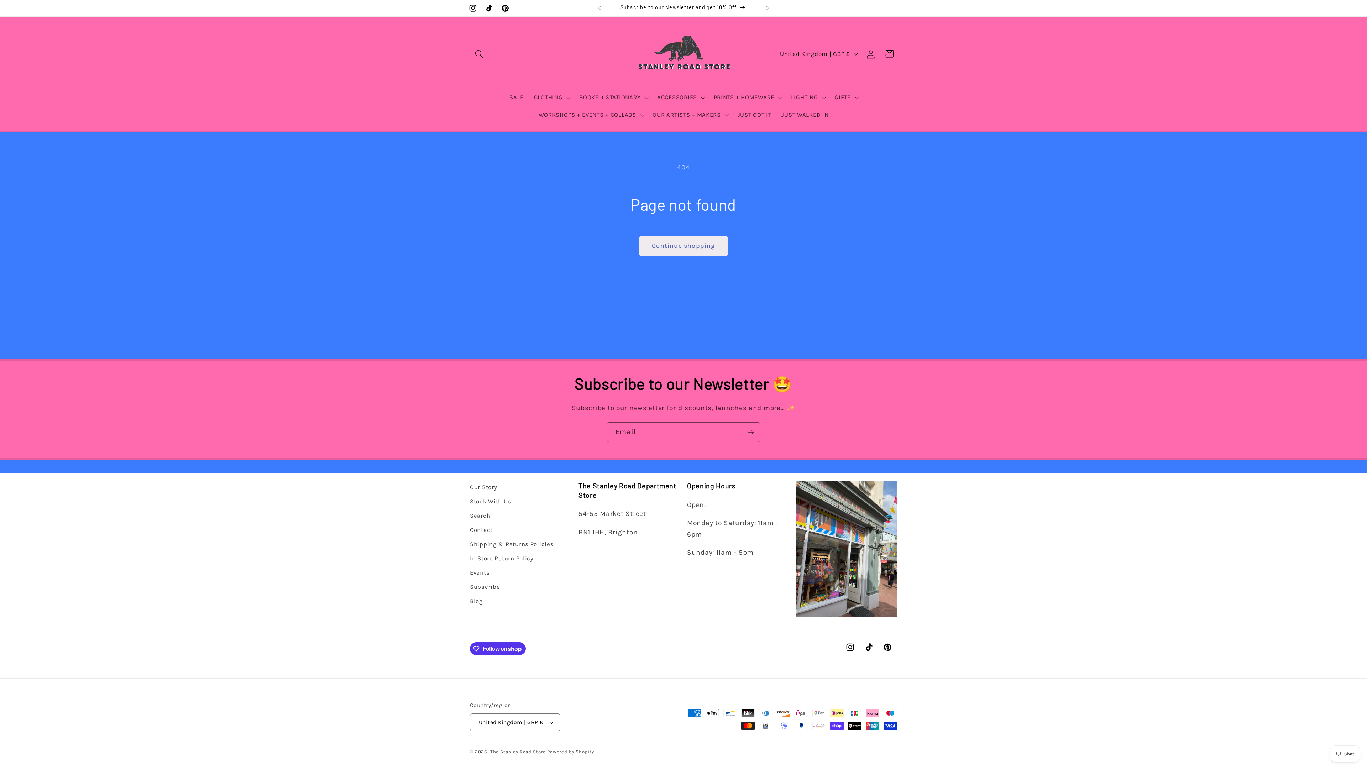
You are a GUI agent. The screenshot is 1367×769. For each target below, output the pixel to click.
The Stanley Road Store (518, 751)
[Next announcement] (767, 8)
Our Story (483, 487)
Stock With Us (490, 501)
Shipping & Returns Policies (512, 544)
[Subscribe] (750, 432)
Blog (476, 601)
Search (480, 515)
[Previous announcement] (599, 8)
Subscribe (485, 587)
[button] (479, 54)
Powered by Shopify (570, 751)
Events (479, 572)
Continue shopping (683, 246)
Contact (481, 530)
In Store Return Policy (502, 558)
